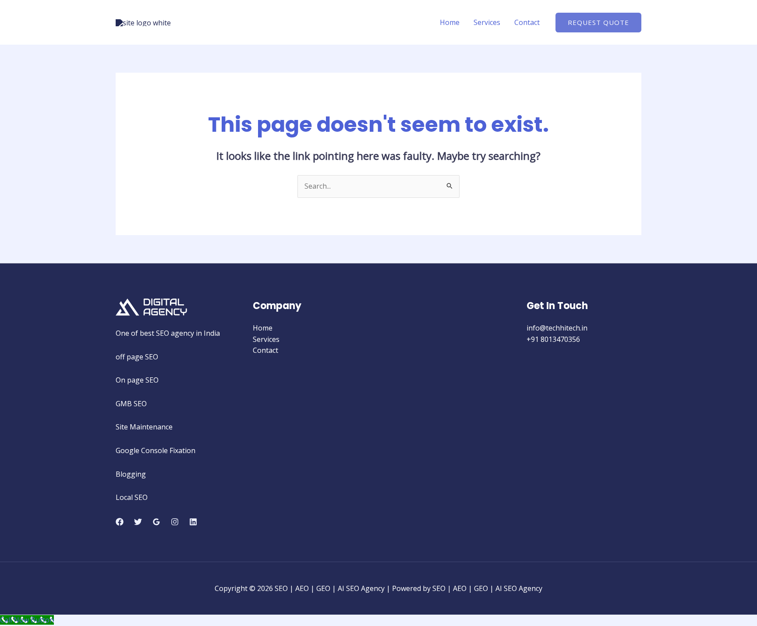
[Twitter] (138, 522)
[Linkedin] (193, 522)
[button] (598, 22)
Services (487, 22)
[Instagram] (175, 522)
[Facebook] (120, 522)
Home (450, 22)
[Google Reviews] (156, 522)
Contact (527, 22)
